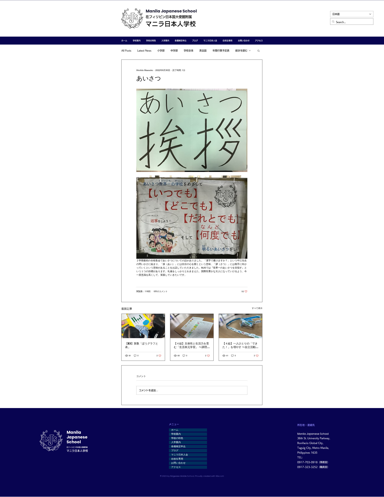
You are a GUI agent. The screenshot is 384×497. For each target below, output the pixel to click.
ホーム (174, 430)
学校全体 (188, 50)
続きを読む (241, 50)
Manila (74, 432)
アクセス (176, 467)
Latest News (144, 50)
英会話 (203, 50)
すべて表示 (257, 308)
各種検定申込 (178, 446)
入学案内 (176, 442)
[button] (136, 40)
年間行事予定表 (221, 50)
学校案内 (176, 434)
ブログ (174, 450)
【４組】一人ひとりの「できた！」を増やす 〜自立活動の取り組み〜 (240, 345)
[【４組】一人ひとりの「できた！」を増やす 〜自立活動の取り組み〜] (240, 326)
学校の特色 (177, 438)
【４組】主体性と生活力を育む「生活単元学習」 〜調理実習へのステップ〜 (192, 345)
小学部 (161, 50)
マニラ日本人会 (179, 454)
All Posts (126, 50)
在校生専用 (177, 459)
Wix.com (220, 476)
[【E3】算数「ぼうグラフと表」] (143, 326)
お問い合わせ (178, 463)
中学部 (174, 50)
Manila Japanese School (171, 11)
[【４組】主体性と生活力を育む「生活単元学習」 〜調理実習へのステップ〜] (192, 326)
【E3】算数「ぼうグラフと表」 (141, 345)
